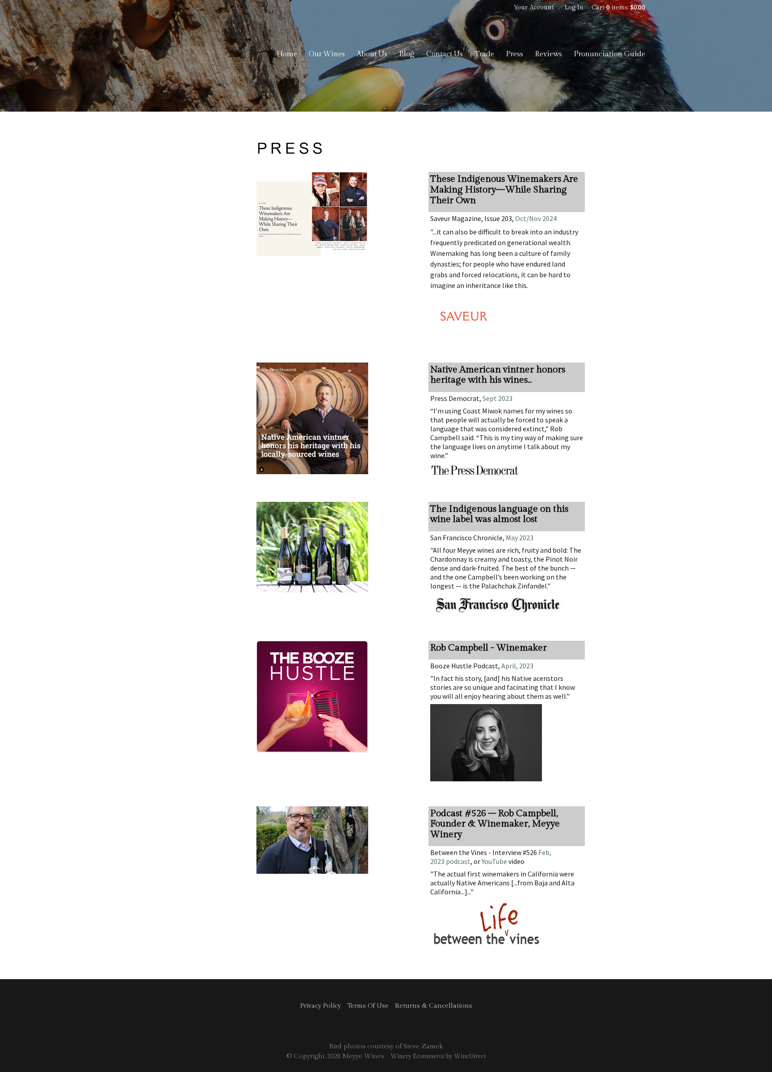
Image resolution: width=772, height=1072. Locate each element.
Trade (484, 54)
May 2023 (519, 537)
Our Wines (327, 54)
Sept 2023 (497, 398)
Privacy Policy (320, 1005)
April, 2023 (516, 665)
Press (514, 54)
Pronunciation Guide (609, 54)
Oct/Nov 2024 (536, 218)
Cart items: (618, 7)
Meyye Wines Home (180, 53)
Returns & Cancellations (433, 1005)
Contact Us (444, 54)
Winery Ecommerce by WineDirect (438, 1056)
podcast (457, 861)
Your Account (534, 7)
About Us (372, 54)
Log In (574, 7)
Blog (407, 54)
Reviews (548, 54)
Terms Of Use (368, 1005)
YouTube (494, 861)
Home (287, 54)
